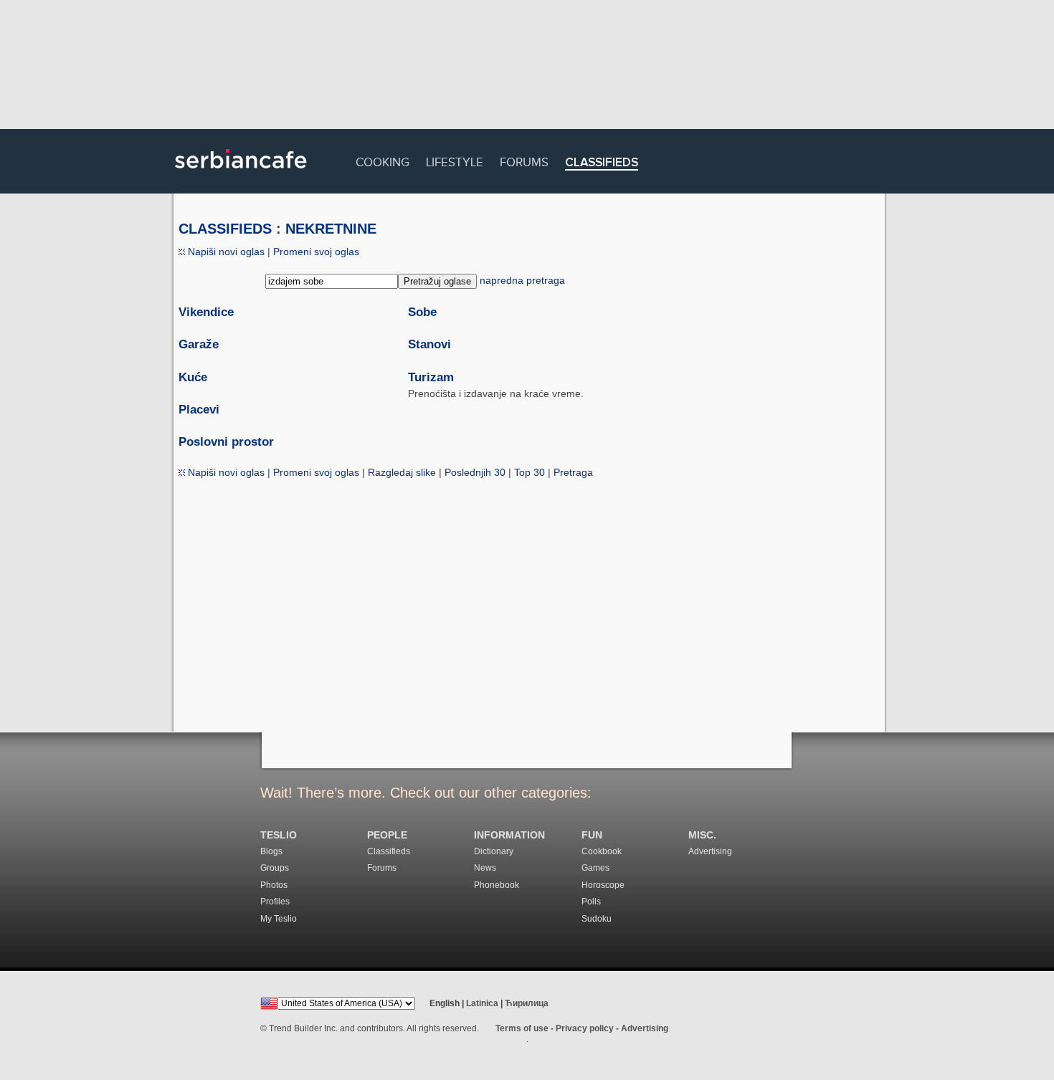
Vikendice (206, 312)
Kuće (193, 377)
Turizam (431, 377)
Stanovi (429, 344)
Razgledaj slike (402, 472)
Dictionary (493, 851)
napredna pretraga (522, 280)
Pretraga (573, 472)
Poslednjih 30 (475, 472)
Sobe (422, 312)
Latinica (482, 1003)
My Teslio (278, 919)
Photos (274, 885)
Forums (524, 160)
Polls (591, 902)
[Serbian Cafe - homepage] (241, 173)
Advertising (710, 851)
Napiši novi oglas (225, 251)
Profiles (275, 902)
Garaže (199, 344)
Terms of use (522, 1028)
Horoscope (603, 885)
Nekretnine (330, 228)
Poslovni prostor (226, 442)
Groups (274, 868)
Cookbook (601, 851)
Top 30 (529, 472)
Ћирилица (527, 1003)
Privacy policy (585, 1028)
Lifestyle (454, 160)
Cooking (382, 160)
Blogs (271, 851)
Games (595, 868)
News (485, 868)
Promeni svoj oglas (316, 251)
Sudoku (596, 919)
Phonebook (496, 885)
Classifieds (601, 163)
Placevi (199, 409)
